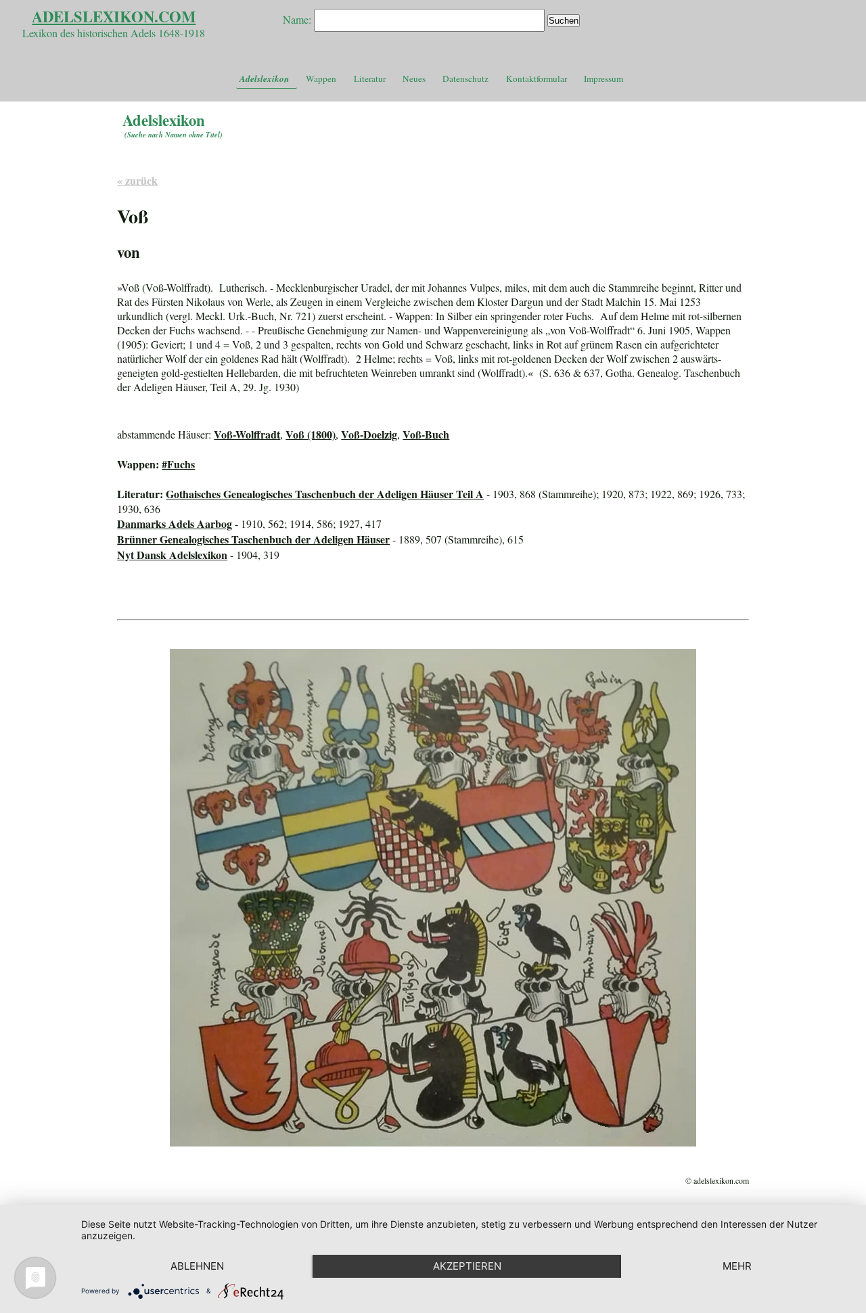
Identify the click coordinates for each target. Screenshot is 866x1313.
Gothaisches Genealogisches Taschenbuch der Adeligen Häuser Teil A (325, 494)
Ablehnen (197, 1266)
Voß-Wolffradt (247, 434)
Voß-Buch (426, 434)
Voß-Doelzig (369, 434)
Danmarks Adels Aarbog (174, 523)
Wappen (321, 78)
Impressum (603, 78)
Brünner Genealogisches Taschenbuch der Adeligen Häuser (253, 539)
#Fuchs (178, 464)
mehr (737, 1266)
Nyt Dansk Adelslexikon (172, 554)
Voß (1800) (311, 434)
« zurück (137, 180)
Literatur (370, 78)
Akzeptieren (467, 1266)
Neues (414, 78)
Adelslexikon (264, 78)
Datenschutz (465, 78)
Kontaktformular (536, 78)
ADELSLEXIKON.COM (114, 16)
